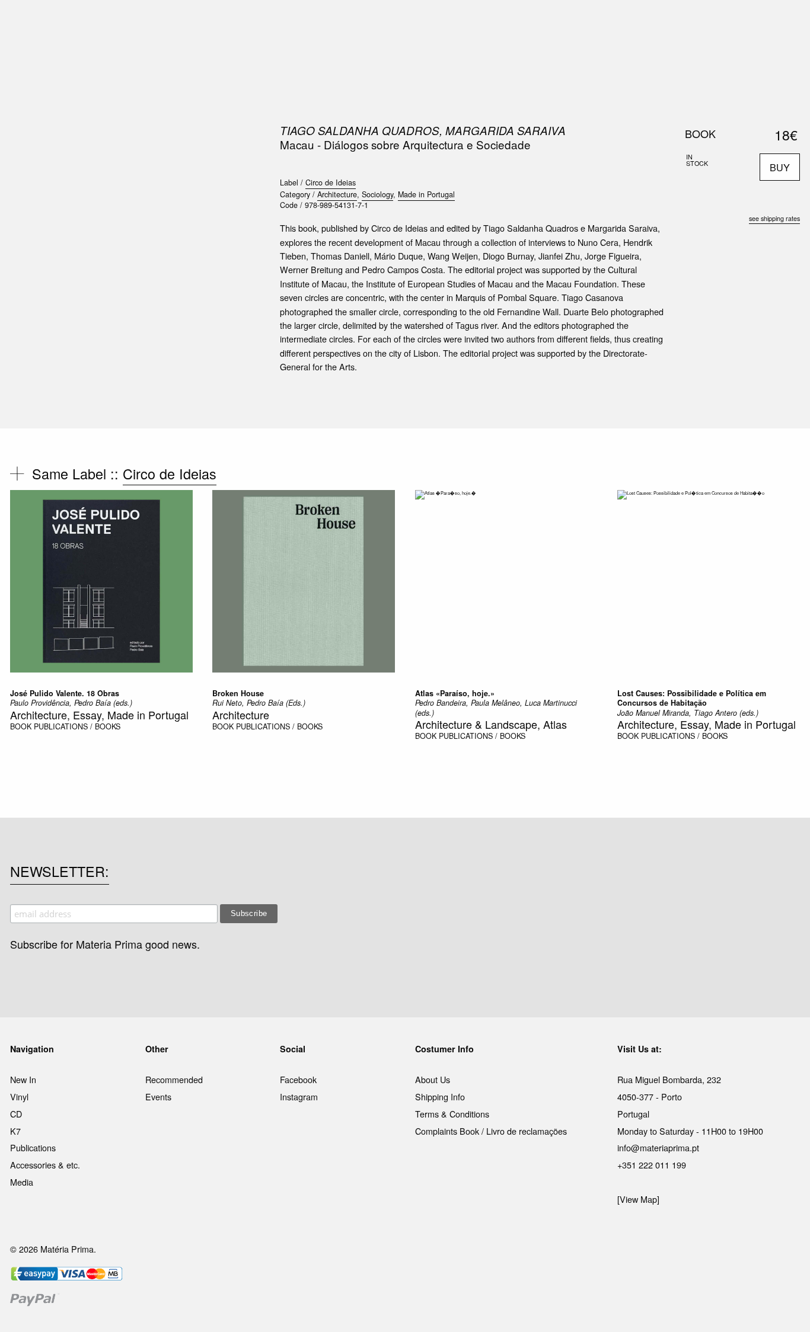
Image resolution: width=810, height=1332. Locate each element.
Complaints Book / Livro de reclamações (491, 1131)
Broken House (238, 693)
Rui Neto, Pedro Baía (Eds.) (258, 702)
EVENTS (522, 23)
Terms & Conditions (452, 1113)
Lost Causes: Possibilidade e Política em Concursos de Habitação (691, 698)
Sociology (377, 194)
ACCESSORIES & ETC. (413, 23)
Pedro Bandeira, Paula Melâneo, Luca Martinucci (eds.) (496, 707)
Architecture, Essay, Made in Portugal (99, 714)
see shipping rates (774, 218)
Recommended (174, 1079)
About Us (432, 1079)
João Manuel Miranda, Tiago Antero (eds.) (687, 712)
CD (16, 1113)
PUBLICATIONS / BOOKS (77, 726)
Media (21, 1182)
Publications (33, 1147)
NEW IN (232, 23)
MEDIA (481, 23)
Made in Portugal (426, 194)
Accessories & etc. (45, 1164)
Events (158, 1096)
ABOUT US (572, 23)
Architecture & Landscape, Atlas (491, 724)
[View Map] (638, 1199)
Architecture (337, 194)
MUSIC (272, 23)
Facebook (298, 1079)
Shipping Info (440, 1096)
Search (784, 59)
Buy (780, 167)
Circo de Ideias (330, 182)
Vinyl (19, 1096)
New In (23, 1079)
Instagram (299, 1096)
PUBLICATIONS (328, 23)
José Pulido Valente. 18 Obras (64, 693)
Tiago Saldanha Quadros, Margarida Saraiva (423, 130)
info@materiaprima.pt (658, 1147)
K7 (15, 1131)
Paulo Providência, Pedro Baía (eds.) (71, 702)
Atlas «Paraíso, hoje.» (455, 693)
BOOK (20, 726)
